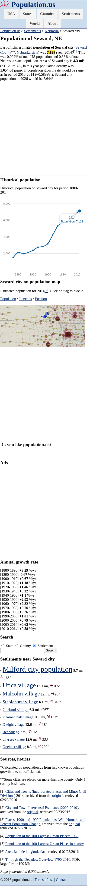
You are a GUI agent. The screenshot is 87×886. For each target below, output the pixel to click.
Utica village (19, 685)
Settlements (71, 14)
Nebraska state (27, 52)
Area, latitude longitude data (25, 852)
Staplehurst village (20, 701)
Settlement (45, 646)
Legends (25, 299)
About (53, 23)
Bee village (11, 732)
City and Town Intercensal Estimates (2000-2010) (41, 808)
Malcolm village (21, 694)
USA (11, 14)
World (35, 23)
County (25, 646)
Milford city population (37, 669)
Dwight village (13, 724)
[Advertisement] (43, 128)
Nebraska (52, 31)
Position (41, 299)
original (57, 796)
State (9, 646)
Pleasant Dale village (18, 717)
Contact (61, 880)
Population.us (33, 4)
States (27, 14)
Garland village (16, 709)
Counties (47, 14)
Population (8, 299)
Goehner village (14, 747)
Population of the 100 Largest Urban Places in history (44, 844)
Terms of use (44, 880)
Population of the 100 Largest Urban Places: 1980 (41, 836)
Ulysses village (14, 739)
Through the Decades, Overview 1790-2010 (37, 859)
